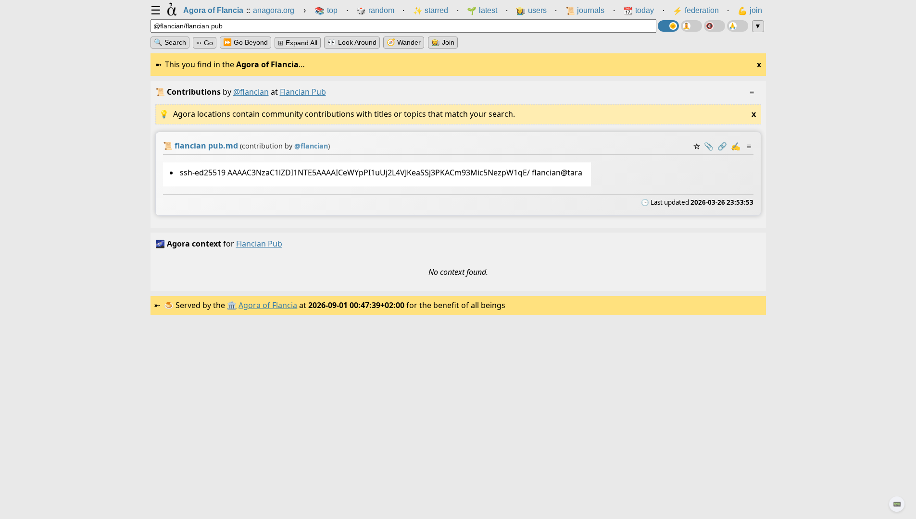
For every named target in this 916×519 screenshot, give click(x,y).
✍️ (735, 146)
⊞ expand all (297, 43)
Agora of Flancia (267, 305)
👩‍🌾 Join (442, 42)
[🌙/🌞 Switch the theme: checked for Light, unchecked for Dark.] (668, 26)
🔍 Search (170, 42)
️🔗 (722, 146)
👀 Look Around (351, 42)
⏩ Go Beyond (245, 42)
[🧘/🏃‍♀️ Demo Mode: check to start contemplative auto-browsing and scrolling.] (691, 26)
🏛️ (232, 305)
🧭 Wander (404, 42)
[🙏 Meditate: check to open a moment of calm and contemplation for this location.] (737, 26)
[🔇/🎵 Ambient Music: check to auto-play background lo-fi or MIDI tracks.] (714, 26)
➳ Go (204, 43)
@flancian (251, 91)
